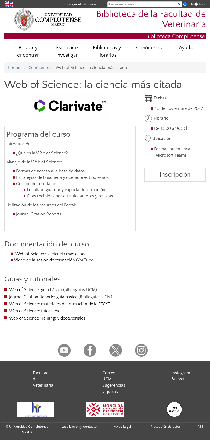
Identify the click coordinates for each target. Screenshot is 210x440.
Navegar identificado (80, 4)
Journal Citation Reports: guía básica (43, 296)
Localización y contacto (79, 427)
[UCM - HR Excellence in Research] (35, 409)
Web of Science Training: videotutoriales (47, 318)
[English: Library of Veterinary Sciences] (9, 3)
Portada (15, 67)
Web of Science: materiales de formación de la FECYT (59, 303)
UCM (191, 4)
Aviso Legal (122, 427)
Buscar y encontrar (28, 51)
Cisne (202, 4)
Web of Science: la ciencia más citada (51, 253)
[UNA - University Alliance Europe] (174, 409)
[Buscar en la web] (179, 4)
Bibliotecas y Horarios (107, 51)
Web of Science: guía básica (35, 289)
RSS (200, 427)
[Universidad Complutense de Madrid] (48, 19)
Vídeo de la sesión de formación (44, 260)
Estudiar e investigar (67, 51)
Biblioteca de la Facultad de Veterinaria (151, 19)
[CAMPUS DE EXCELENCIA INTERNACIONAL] (105, 409)
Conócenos (149, 48)
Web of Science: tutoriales (34, 311)
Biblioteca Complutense (175, 36)
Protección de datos (165, 427)
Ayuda (186, 48)
